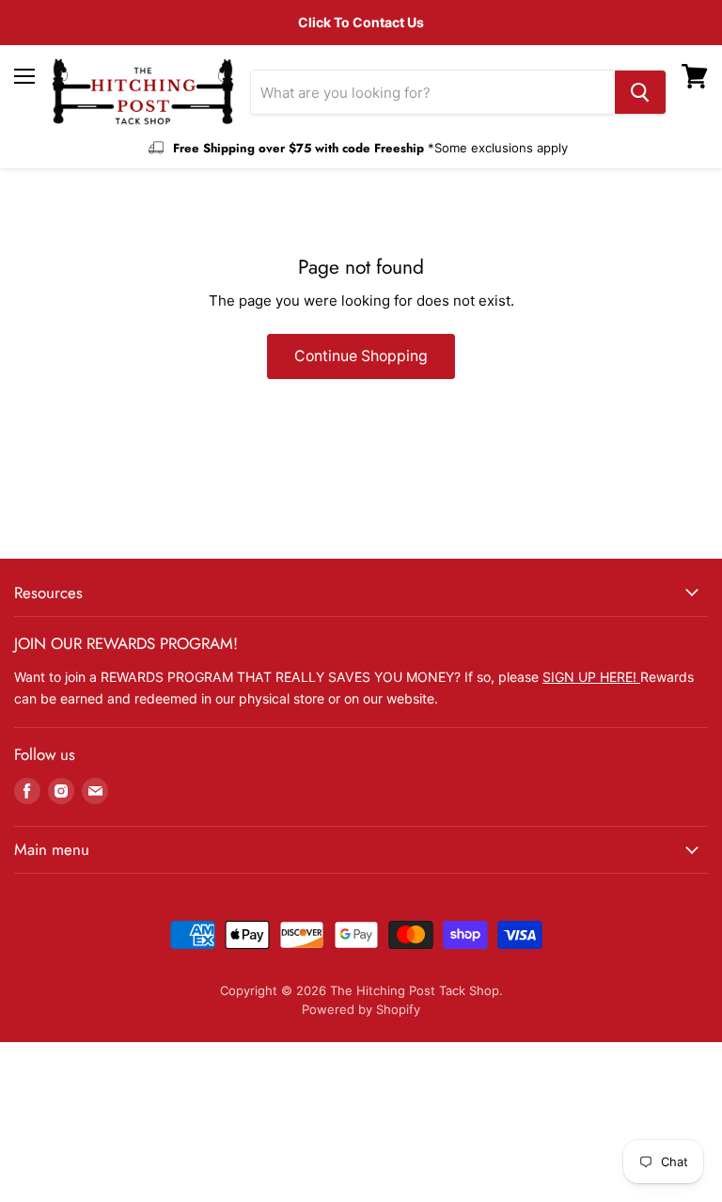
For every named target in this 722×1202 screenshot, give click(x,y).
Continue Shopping (361, 356)
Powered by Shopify (361, 1009)
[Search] (640, 92)
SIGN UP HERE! (591, 677)
